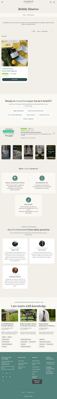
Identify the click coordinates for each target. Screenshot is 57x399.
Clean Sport (21, 360)
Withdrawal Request (37, 381)
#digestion (42, 339)
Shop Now (14, 79)
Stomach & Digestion (28, 119)
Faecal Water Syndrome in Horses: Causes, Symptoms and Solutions (46, 325)
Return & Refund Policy (36, 364)
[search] (50, 2)
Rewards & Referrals (34, 377)
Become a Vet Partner (21, 367)
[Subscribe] (12, 367)
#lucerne (4, 346)
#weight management (25, 346)
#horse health (32, 341)
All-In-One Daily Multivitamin (14, 114)
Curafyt (30, 396)
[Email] (10, 376)
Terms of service (36, 369)
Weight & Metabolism (18, 110)
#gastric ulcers (5, 339)
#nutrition (23, 344)
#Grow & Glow (24, 341)
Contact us (34, 371)
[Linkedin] (6, 376)
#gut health (42, 344)
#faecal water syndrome (45, 341)
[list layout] (32, 31)
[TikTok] (10, 373)
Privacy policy (35, 367)
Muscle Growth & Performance (36, 110)
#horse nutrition (5, 341)
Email (3, 368)
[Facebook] (2, 373)
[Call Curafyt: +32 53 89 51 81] (2, 380)
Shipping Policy (36, 360)
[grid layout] (34, 31)
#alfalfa (4, 337)
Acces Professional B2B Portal (23, 364)
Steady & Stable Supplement (9, 71)
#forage (9, 337)
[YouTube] (2, 376)
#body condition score (25, 339)
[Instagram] (6, 373)
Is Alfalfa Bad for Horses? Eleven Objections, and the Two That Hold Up (8, 325)
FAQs (33, 374)
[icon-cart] (54, 2)
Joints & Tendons (30, 114)
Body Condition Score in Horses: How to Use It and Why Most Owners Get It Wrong (28, 325)
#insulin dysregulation (7, 344)
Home (24, 15)
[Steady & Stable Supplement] (14, 53)
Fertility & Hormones (44, 114)
